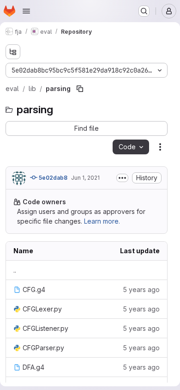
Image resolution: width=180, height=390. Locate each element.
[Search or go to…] (144, 11)
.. (14, 270)
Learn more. (102, 221)
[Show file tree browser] (13, 51)
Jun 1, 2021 (85, 177)
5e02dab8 (52, 177)
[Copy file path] (79, 88)
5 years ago (141, 289)
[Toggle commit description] (122, 178)
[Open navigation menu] (26, 11)
